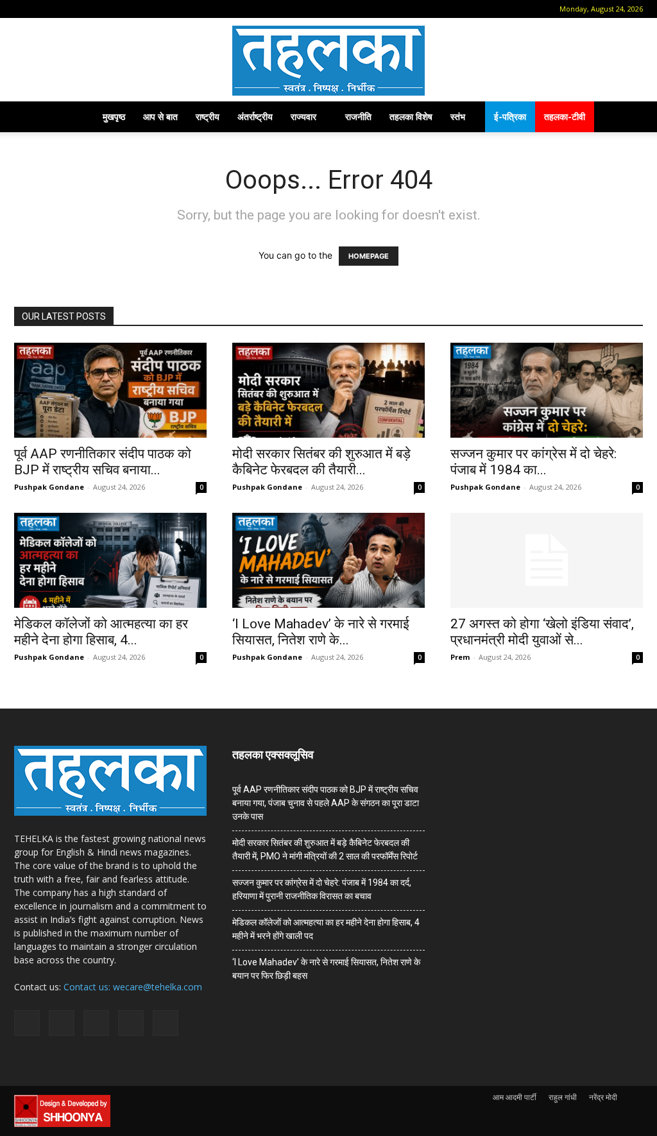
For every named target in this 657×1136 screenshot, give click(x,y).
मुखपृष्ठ (114, 116)
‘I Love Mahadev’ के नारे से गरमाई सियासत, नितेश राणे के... (320, 632)
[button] (23, 8)
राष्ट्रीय (207, 116)
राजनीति (358, 116)
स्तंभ (457, 116)
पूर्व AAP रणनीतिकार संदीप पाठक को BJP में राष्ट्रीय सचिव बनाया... (102, 462)
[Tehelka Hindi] (328, 61)
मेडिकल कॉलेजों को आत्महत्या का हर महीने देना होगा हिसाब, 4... (101, 632)
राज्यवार (303, 116)
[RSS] (85, 9)
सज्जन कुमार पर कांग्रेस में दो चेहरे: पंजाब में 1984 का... (533, 462)
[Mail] (64, 9)
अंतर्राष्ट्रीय (255, 116)
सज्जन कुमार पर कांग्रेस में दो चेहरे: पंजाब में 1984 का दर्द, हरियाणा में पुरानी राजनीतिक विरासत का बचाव (321, 889)
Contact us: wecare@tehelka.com (133, 987)
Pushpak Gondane (49, 487)
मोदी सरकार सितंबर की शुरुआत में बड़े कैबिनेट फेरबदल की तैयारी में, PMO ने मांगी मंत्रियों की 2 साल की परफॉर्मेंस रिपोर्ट (325, 849)
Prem (460, 657)
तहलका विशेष (410, 116)
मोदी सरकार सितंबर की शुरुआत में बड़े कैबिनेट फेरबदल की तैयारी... (321, 462)
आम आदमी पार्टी (514, 1097)
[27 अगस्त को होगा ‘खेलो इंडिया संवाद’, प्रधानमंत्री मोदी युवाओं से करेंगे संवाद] (546, 560)
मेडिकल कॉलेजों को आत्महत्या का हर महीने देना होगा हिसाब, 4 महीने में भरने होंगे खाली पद (326, 929)
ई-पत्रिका (510, 116)
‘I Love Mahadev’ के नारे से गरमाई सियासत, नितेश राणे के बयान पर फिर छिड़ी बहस (326, 969)
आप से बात (160, 116)
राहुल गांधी (563, 1097)
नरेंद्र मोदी (603, 1097)
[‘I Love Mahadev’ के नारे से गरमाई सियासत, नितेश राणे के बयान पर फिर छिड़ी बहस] (328, 560)
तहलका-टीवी (564, 116)
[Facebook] (43, 9)
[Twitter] (106, 9)
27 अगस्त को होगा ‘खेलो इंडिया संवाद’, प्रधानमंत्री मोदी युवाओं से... (542, 632)
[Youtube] (127, 9)
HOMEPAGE (368, 256)
